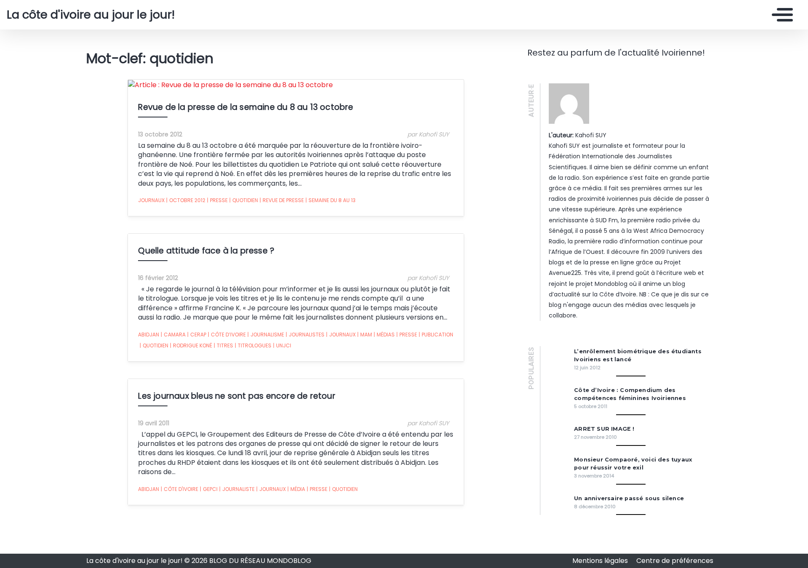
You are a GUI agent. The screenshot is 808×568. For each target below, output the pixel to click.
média (296, 489)
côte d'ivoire (179, 489)
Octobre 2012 (185, 200)
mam (364, 334)
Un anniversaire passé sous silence (629, 498)
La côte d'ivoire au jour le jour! (91, 14)
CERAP (196, 334)
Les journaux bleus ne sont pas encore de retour (236, 396)
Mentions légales (601, 560)
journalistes (305, 334)
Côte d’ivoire (227, 334)
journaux (151, 200)
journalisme (265, 334)
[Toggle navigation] (780, 14)
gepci (209, 489)
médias (384, 334)
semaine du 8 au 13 (331, 200)
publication (436, 334)
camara (173, 334)
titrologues (253, 345)
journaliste (237, 489)
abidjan (148, 334)
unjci (282, 345)
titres (223, 345)
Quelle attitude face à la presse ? (206, 250)
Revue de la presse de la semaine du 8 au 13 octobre (245, 107)
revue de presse (282, 200)
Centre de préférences (674, 560)
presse (217, 200)
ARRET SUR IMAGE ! (604, 429)
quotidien (243, 200)
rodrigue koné (191, 345)
